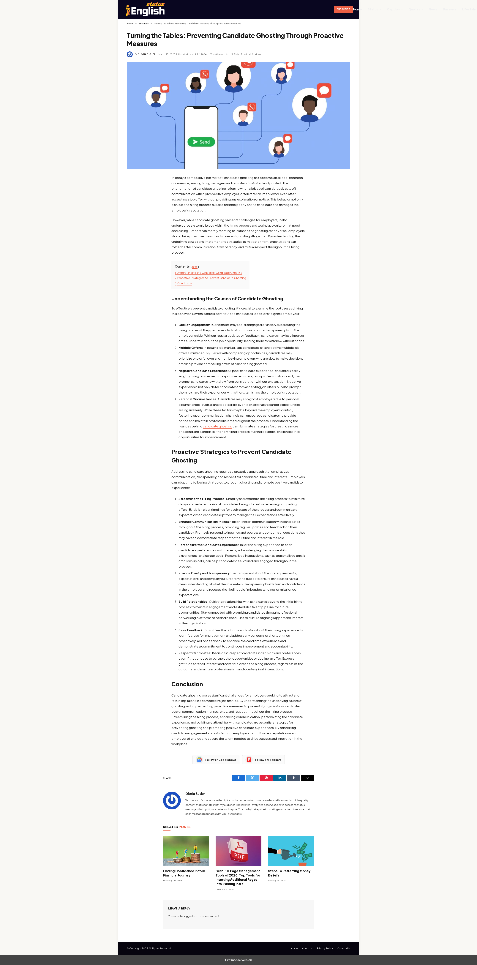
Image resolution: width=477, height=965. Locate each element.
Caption (393, 9)
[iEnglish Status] (234, 9)
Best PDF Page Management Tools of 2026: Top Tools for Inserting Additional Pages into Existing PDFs (238, 877)
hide (195, 266)
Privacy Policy (325, 948)
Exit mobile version (238, 960)
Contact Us (343, 948)
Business (450, 9)
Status (373, 9)
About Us (307, 948)
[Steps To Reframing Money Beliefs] (291, 851)
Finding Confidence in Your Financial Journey (184, 873)
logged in (189, 916)
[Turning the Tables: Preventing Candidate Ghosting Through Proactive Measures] (238, 115)
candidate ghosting (217, 426)
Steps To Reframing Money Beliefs (289, 873)
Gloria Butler (147, 54)
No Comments (220, 54)
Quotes (414, 9)
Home (357, 9)
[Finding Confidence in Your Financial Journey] (186, 851)
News (433, 9)
